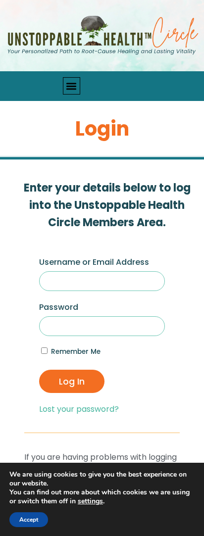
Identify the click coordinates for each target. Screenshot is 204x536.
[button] (71, 86)
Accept (28, 520)
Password (58, 307)
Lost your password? (79, 409)
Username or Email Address (94, 262)
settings (90, 501)
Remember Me (75, 351)
